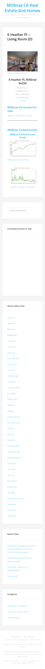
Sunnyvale (11, 504)
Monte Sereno (13, 417)
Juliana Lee (16, 637)
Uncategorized (13, 617)
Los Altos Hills (13, 387)
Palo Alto (11, 440)
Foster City (12, 364)
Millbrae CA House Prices (18, 159)
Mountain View (13, 422)
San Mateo (12, 481)
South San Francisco (16, 498)
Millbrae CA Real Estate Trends (22, 135)
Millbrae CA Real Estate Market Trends (21, 652)
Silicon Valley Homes (11, 661)
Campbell (11, 341)
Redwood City (13, 452)
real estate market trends (18, 611)
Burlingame (12, 335)
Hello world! (12, 576)
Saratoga (11, 492)
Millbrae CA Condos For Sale (19, 115)
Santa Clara (12, 487)
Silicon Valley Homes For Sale (22, 663)
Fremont (11, 370)
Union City (11, 510)
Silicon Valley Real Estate (30, 661)
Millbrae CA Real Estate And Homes (22, 8)
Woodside (11, 516)
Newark (10, 428)
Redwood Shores (14, 457)
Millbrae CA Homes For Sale (22, 109)
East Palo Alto (13, 358)
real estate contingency (17, 606)
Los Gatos (11, 393)
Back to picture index (16, 73)
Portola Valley (13, 446)
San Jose (11, 475)
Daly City (11, 352)
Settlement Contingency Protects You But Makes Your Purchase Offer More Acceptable (21, 549)
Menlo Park (12, 399)
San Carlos (11, 469)
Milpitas (10, 411)
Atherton (11, 317)
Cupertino (11, 347)
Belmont (11, 323)
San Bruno (11, 463)
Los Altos (11, 382)
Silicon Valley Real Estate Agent (16, 639)
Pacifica (10, 434)
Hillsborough (12, 376)
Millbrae (10, 405)
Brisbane (11, 329)
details (22, 100)
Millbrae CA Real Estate (22, 130)
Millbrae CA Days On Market (22, 187)
